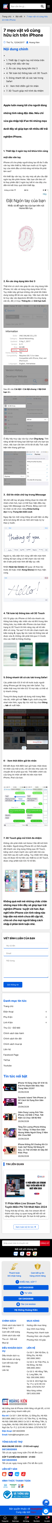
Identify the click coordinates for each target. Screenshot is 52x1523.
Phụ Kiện (7, 1017)
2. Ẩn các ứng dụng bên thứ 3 (22, 68)
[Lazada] (10, 1474)
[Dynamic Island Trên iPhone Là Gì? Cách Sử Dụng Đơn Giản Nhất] (10, 1102)
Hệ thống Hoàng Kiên (26, 1309)
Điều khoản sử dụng (11, 1359)
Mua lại (5, 1343)
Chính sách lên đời (12, 1038)
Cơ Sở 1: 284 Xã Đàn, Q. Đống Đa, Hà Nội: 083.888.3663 (38, 1355)
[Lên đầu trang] (46, 1498)
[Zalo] (16, 1253)
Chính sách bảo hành (13, 1033)
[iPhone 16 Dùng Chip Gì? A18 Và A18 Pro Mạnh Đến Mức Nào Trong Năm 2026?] (10, 1087)
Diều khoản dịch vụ (10, 1355)
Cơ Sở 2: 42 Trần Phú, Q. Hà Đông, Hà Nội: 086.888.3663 (38, 1365)
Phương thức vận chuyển (38, 1336)
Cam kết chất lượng (11, 1332)
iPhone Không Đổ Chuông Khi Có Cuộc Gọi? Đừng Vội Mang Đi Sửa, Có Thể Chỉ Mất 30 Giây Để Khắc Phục (33, 1148)
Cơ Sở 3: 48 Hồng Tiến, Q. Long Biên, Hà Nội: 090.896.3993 (37, 1374)
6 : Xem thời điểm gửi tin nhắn (22, 86)
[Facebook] (22, 1253)
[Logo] (5, 6)
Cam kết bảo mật (10, 1363)
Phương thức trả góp (36, 1340)
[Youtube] (28, 1253)
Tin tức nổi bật (15, 1076)
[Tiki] (17, 1474)
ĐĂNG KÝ (45, 1243)
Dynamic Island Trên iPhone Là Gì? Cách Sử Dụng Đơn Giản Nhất (32, 1100)
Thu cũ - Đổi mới (9, 1339)
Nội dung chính (15, 49)
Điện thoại (8, 1011)
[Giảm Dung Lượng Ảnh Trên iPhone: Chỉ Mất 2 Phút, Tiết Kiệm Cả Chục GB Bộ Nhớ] (10, 1116)
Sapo (33, 1512)
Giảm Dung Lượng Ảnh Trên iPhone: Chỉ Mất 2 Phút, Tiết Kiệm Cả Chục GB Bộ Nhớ (30, 1115)
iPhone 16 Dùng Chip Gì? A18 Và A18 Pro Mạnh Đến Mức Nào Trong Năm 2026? (32, 1085)
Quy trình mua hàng (36, 1329)
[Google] (35, 1253)
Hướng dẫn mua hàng (36, 1325)
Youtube (7, 1065)
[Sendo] (23, 1474)
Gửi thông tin (13, 984)
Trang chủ (8, 1006)
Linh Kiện (8, 1022)
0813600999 (26, 1287)
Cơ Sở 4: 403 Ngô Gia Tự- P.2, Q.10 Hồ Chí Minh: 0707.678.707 (37, 1384)
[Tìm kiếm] (42, 6)
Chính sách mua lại (12, 1044)
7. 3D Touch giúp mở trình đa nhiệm (25, 90)
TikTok (6, 1060)
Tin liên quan (15, 1164)
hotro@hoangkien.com (18, 1434)
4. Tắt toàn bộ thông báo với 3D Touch (26, 73)
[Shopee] (4, 1474)
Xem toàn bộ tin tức (25, 1227)
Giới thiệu (6, 1366)
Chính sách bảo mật (11, 1335)
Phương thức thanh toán (38, 1332)
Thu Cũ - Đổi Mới (11, 1027)
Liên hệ (7, 1049)
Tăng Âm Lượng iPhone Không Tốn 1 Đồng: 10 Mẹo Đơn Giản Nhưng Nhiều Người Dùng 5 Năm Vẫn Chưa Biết (33, 1131)
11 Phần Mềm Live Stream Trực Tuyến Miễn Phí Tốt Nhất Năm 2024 (26, 1205)
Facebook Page (11, 1054)
